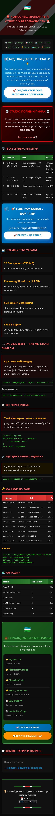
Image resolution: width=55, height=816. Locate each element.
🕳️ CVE (47, 43)
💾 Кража (38, 43)
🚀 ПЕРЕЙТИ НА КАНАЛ (27, 235)
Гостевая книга (26, 137)
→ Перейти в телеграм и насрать (23, 767)
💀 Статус (8, 43)
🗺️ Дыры (35, 47)
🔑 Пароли (25, 47)
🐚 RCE (7, 47)
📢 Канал (29, 43)
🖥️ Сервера (19, 43)
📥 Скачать (46, 47)
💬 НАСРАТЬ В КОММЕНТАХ (27, 735)
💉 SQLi (16, 47)
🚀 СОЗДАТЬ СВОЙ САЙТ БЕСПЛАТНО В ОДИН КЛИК (27, 92)
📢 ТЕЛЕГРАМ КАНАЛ (27, 727)
